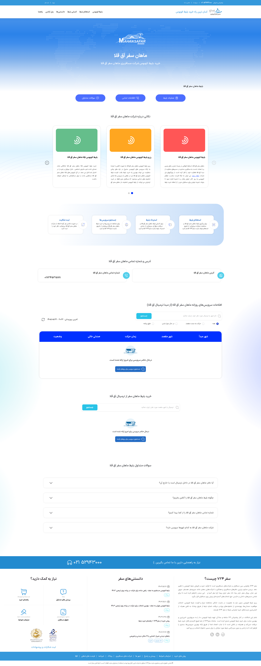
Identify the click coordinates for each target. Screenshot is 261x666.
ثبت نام (47, 3)
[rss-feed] (212, 634)
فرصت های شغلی (88, 656)
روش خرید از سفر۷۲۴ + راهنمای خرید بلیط (154, 621)
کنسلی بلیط (72, 11)
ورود (53, 3)
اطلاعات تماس (128, 98)
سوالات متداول (88, 98)
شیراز (150, 641)
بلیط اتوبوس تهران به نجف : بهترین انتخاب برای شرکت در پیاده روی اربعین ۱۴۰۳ (140, 606)
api (76, 656)
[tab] (132, 193)
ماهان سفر (195, 176)
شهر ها (138, 656)
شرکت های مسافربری (124, 656)
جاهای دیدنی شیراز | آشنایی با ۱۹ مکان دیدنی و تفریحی (150, 636)
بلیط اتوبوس (97, 11)
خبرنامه (101, 656)
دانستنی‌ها (60, 11)
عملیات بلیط (168, 98)
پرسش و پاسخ (149, 656)
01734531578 (53, 277)
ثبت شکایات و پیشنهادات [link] (43, 647)
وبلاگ (167, 595)
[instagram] (223, 634)
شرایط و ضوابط (165, 656)
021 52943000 (88, 562)
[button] (130, 369)
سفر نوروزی (158, 641)
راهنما (40, 11)
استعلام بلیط (84, 11)
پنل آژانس (49, 11)
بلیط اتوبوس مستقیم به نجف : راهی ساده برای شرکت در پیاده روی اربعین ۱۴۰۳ (141, 590)
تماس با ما (187, 3)
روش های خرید (180, 656)
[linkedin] (217, 634)
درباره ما (195, 3)
